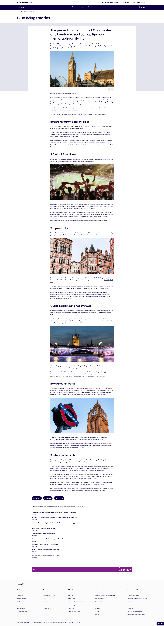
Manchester (108, 126)
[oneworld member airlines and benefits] (31, 2)
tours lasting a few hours (83, 214)
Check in (90, 7)
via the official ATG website (82, 468)
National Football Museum (94, 220)
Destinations (31, 11)
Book (73, 7)
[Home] (22, 2)
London (58, 128)
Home (18, 11)
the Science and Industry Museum (68, 294)
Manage (81, 7)
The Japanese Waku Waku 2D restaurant (62, 286)
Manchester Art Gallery (57, 292)
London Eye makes (69, 319)
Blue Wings (24, 11)
